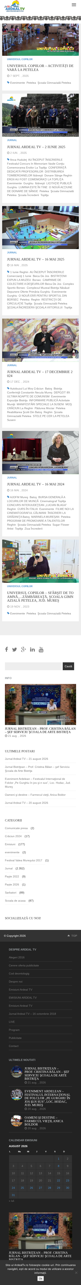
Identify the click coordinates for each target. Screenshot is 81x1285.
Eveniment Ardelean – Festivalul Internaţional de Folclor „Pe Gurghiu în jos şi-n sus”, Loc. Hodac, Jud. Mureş (38, 782)
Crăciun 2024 (13, 836)
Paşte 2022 (12, 876)
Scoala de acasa (15, 900)
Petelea (31, 82)
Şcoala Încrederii (28, 195)
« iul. (12, 1200)
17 (13, 1180)
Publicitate (15, 1037)
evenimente (17, 82)
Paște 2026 (12, 884)
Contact (13, 1046)
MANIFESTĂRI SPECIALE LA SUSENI (40, 404)
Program (14, 1029)
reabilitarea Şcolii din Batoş (24, 412)
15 (58, 1173)
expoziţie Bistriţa (17, 400)
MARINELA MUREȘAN (45, 516)
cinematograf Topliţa (53, 501)
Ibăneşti (40, 183)
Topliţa (44, 195)
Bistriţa (58, 388)
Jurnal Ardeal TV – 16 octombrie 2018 (32, 1013)
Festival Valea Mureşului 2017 (23, 860)
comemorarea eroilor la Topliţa (27, 167)
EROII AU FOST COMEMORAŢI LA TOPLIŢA (35, 179)
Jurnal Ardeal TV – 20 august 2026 (26, 802)
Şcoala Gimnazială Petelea (54, 82)
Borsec (36, 279)
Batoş (48, 388)
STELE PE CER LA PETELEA (51, 416)
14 (49, 1173)
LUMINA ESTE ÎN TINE (33, 187)
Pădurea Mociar (44, 408)
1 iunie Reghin (19, 272)
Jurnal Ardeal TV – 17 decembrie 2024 (40, 374)
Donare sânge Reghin (58, 175)
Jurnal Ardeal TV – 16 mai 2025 (35, 259)
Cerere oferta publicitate (24, 965)
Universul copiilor (20, 59)
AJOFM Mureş (19, 497)
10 (13, 1173)
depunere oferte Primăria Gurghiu (28, 291)
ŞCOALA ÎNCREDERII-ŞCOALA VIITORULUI (35, 307)
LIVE (12, 1021)
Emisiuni (10, 844)
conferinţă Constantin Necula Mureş (29, 392)
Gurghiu (28, 183)
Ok (40, 1278)
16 (67, 1173)
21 (49, 1180)
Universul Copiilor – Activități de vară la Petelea (40, 68)
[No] (76, 1273)
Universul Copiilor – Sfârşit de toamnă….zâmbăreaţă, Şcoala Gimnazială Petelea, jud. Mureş (40, 597)
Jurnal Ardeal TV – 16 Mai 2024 (35, 484)
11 (22, 1173)
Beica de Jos (41, 276)
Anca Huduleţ (18, 159)
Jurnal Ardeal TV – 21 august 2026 (26, 758)
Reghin (35, 299)
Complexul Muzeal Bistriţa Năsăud (48, 287)
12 (31, 1173)
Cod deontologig (19, 973)
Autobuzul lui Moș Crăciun (26, 388)
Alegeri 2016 (17, 957)
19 (31, 1180)
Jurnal (12, 140)
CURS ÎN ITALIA (27, 509)
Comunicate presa (16, 828)
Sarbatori (10, 892)
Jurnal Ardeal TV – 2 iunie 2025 (36, 147)
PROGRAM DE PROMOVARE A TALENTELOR (36, 520)
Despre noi (15, 981)
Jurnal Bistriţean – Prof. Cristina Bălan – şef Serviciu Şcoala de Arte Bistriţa (37, 768)
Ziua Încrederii (33, 528)
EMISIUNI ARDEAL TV (23, 997)
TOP (74, 935)
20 (40, 1180)
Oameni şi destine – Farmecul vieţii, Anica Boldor (35, 794)
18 (22, 1180)
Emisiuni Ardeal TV (20, 989)
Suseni (11, 420)
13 (40, 1173)
